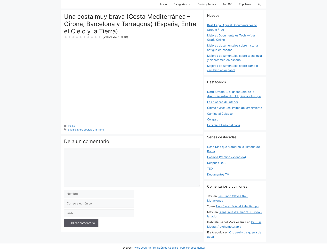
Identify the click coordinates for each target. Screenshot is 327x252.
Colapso (212, 119)
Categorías (180, 4)
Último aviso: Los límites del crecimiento (234, 108)
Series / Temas (207, 4)
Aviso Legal (140, 247)
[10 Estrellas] (99, 37)
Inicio (163, 4)
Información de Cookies (163, 247)
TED (210, 168)
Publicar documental (192, 247)
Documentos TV (218, 174)
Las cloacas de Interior (222, 102)
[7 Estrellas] (88, 37)
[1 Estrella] (65, 37)
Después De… (216, 163)
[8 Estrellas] (92, 37)
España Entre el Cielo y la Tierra (86, 129)
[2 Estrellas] (69, 37)
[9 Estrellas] (95, 37)
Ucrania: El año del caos (223, 125)
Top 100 (227, 4)
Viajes (71, 125)
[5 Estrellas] (80, 37)
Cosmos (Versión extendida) (226, 157)
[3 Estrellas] (73, 37)
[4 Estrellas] (77, 37)
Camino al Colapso (220, 113)
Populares (245, 4)
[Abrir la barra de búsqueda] (259, 4)
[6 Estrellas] (84, 37)
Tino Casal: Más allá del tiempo (237, 206)
